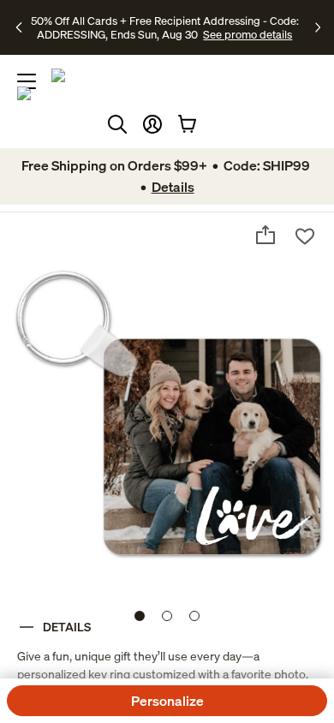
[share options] (265, 234)
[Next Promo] (317, 27)
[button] (152, 124)
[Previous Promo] (21, 27)
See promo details (247, 34)
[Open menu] (26, 81)
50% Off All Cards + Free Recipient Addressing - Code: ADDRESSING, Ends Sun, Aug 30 (165, 27)
